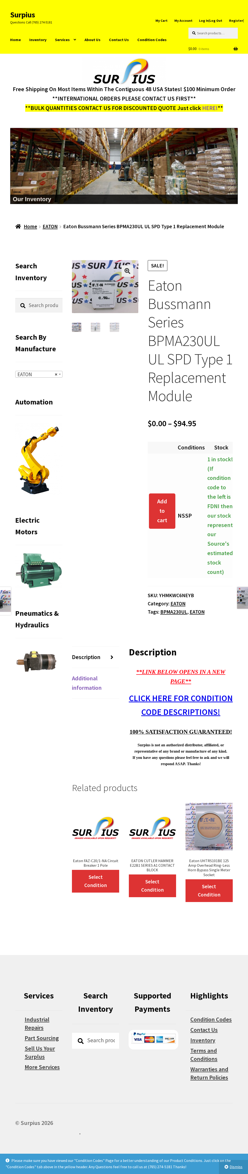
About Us (93, 39)
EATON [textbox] (37, 374)
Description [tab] (86, 657)
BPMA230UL (173, 612)
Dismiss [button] (236, 1166)
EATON (50, 226)
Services (62, 39)
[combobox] (38, 374)
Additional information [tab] (87, 683)
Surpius (22, 15)
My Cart (161, 20)
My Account (183, 20)
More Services (42, 1067)
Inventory (37, 39)
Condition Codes (152, 39)
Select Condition (95, 881)
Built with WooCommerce (47, 1132)
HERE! (210, 108)
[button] (127, 271)
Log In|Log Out (210, 20)
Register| (236, 20)
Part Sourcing (42, 1038)
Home (15, 39)
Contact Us (119, 39)
